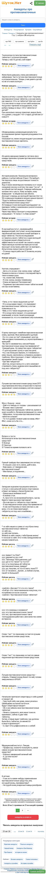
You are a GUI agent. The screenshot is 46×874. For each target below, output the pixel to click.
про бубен (31, 41)
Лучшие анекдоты (17, 859)
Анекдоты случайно (11, 863)
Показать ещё (35, 45)
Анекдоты (8, 30)
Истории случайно (27, 863)
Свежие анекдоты (37, 871)
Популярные (19, 30)
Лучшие (28, 30)
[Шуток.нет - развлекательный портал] (12, 5)
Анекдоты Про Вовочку (24, 848)
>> (28, 810)
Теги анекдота (23, 65)
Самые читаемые (32, 859)
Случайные (37, 30)
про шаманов (19, 41)
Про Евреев (8, 852)
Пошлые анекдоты (26, 844)
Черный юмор (8, 848)
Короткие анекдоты (10, 844)
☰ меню (40, 3)
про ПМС (8, 41)
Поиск (23, 25)
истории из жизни (21, 852)
